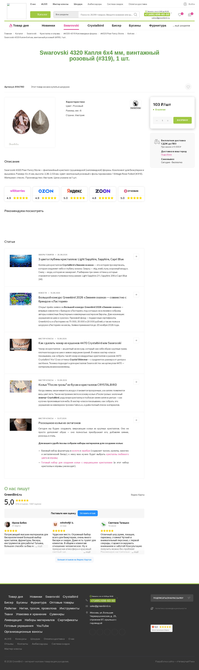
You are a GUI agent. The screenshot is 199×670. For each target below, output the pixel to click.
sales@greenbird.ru (161, 18)
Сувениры (57, 614)
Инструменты (69, 608)
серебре (86, 450)
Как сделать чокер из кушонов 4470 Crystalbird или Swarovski (79, 343)
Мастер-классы (13, 648)
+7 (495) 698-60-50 (157, 14)
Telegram (107, 632)
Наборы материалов (40, 620)
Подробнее (166, 154)
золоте (75, 450)
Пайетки (10, 608)
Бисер (8, 602)
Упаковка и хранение (31, 614)
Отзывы (8, 643)
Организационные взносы (23, 631)
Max (100, 632)
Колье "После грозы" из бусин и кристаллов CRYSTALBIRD (77, 384)
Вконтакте (92, 632)
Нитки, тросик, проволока (38, 608)
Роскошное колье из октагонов (59, 423)
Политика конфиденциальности (171, 608)
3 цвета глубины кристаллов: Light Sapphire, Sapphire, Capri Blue (81, 259)
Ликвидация (13, 620)
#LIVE (7, 638)
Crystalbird (70, 596)
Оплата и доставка (54, 638)
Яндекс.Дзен (122, 632)
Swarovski (52, 596)
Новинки (36, 596)
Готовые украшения (18, 625)
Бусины (22, 602)
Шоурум (35, 638)
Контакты (22, 643)
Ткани (8, 614)
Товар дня (15, 596)
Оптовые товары (62, 602)
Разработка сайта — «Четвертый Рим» (175, 661)
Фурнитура (38, 602)
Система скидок (61, 643)
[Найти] (135, 14)
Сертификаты (68, 620)
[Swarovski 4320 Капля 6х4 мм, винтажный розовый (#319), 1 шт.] (30, 122)
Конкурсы (21, 638)
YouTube (42, 625)
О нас (71, 638)
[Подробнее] (136, 256)
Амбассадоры (40, 643)
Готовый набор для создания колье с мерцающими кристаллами (76, 462)
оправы (53, 457)
